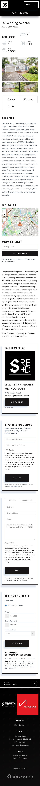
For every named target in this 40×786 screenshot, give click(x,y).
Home (4, 333)
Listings (11, 333)
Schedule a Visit (27, 500)
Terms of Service (19, 580)
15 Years (20, 605)
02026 (6, 336)
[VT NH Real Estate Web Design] (20, 776)
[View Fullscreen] (4, 219)
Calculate (17, 643)
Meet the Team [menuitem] (20, 725)
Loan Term (9, 601)
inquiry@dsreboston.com (20, 745)
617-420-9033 (21, 13)
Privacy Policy (8, 580)
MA (17, 333)
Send (17, 570)
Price (7, 612)
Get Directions (20, 253)
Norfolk (23, 333)
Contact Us (17, 402)
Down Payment (11, 621)
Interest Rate (10, 630)
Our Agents (9, 408)
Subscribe (17, 478)
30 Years (10, 605)
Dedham (31, 333)
